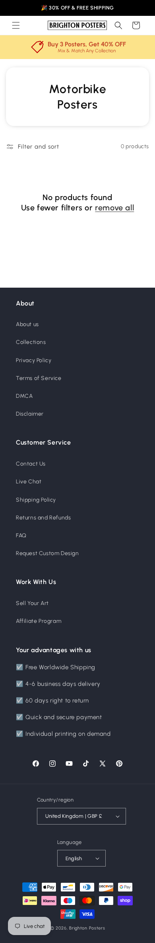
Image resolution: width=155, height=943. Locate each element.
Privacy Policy (33, 360)
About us (27, 324)
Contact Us (31, 463)
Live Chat (28, 481)
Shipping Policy (36, 499)
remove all (114, 207)
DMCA (24, 396)
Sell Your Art (32, 603)
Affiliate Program (38, 621)
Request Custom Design (47, 553)
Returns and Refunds (43, 517)
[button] (16, 25)
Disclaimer (30, 413)
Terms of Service (39, 378)
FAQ (21, 535)
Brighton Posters (87, 928)
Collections (31, 342)
